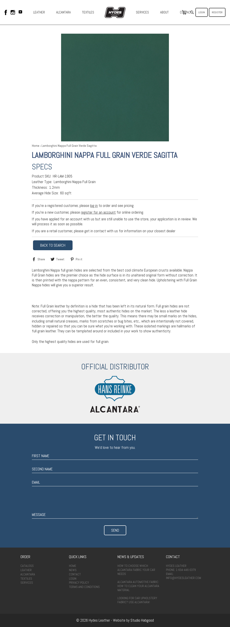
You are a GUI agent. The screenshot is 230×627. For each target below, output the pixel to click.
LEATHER (39, 12)
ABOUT (164, 12)
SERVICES (142, 12)
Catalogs (27, 566)
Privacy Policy (79, 583)
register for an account (98, 212)
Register (217, 12)
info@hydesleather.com (183, 578)
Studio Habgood (142, 620)
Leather (26, 570)
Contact (75, 574)
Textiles (26, 579)
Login (201, 12)
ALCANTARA (63, 12)
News (73, 570)
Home (35, 146)
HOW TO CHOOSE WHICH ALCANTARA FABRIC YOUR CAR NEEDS (136, 570)
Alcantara (27, 574)
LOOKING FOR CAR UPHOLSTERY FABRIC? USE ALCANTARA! (137, 600)
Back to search (52, 245)
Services (26, 583)
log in (94, 205)
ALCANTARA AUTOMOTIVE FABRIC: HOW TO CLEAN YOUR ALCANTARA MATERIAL (138, 586)
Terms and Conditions (84, 587)
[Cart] (184, 12)
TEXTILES (88, 12)
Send (115, 530)
